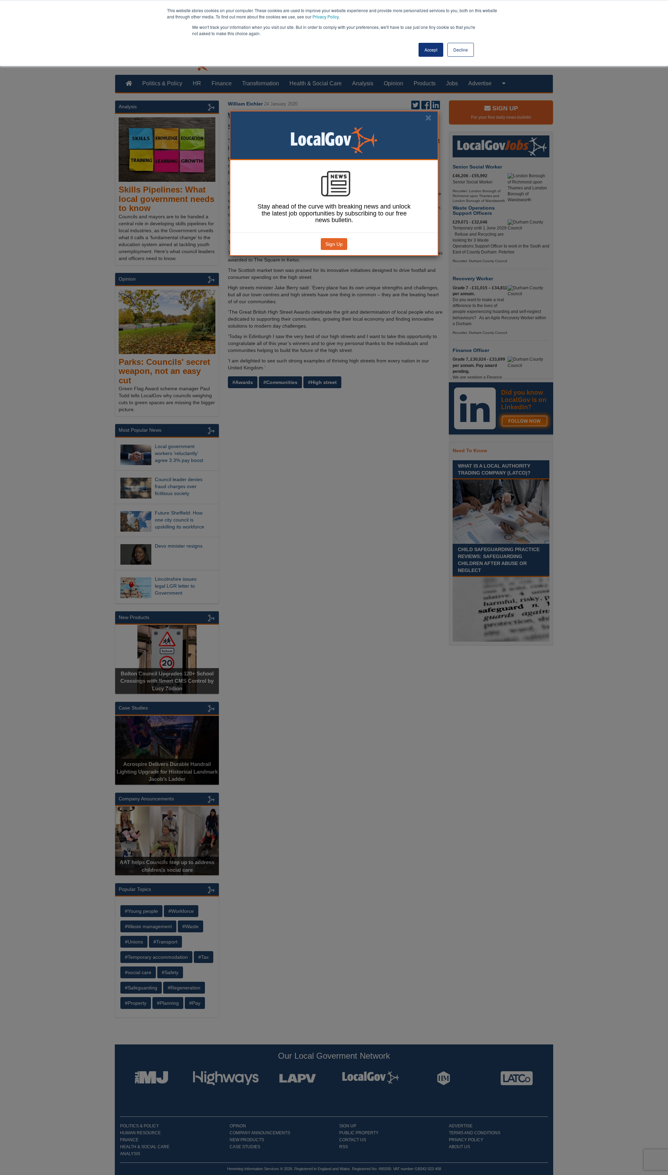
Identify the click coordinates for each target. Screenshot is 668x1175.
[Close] (428, 118)
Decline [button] (460, 50)
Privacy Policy (325, 16)
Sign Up (334, 244)
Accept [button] (430, 50)
